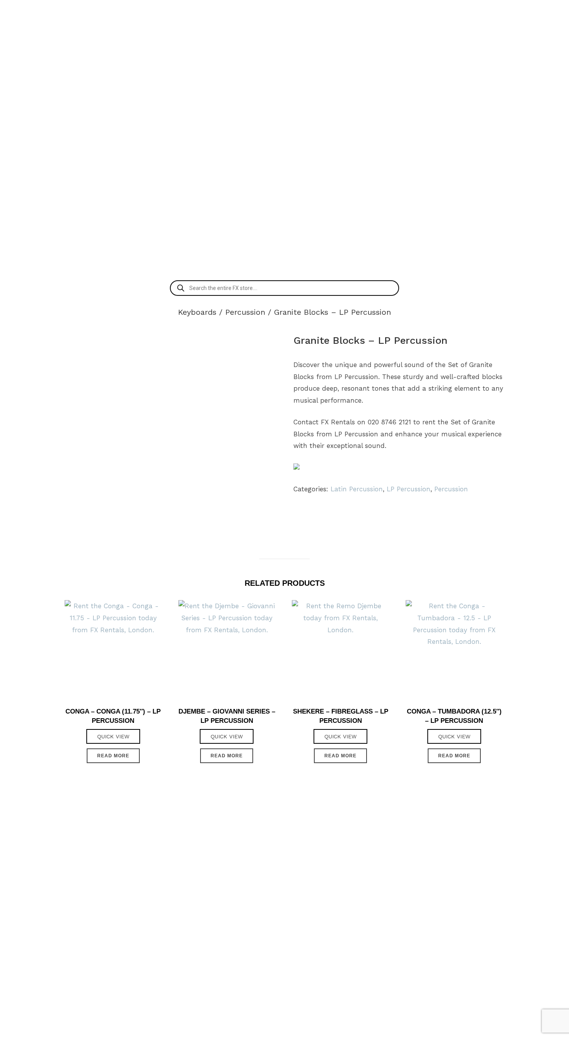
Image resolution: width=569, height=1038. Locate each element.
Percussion (245, 312)
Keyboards (197, 312)
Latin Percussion (357, 489)
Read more (113, 755)
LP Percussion (408, 489)
